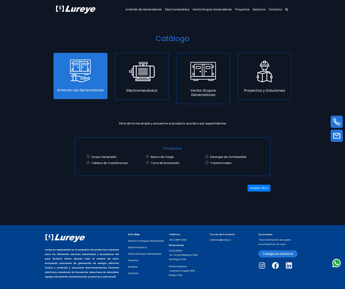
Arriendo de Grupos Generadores (146, 240)
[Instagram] (261, 265)
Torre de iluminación (165, 163)
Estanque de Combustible (228, 157)
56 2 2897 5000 (178, 239)
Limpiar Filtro (259, 188)
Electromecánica (177, 9)
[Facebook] (275, 265)
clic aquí (281, 244)
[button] (277, 253)
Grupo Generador (104, 157)
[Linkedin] (288, 265)
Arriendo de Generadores (144, 9)
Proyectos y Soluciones (264, 90)
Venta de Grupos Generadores (144, 253)
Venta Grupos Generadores (212, 9)
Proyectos (242, 9)
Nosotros (259, 9)
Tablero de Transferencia (109, 163)
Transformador (221, 163)
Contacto (275, 9)
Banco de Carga (162, 157)
